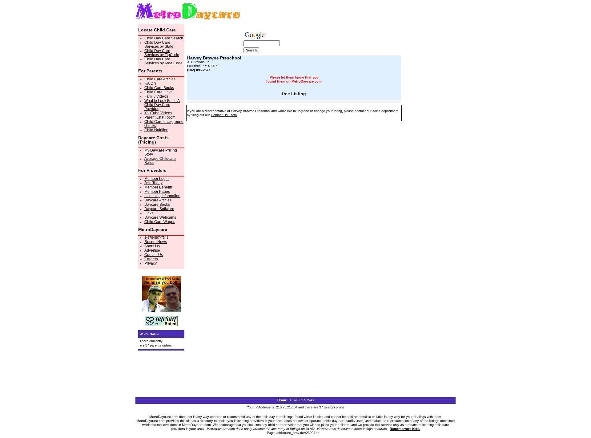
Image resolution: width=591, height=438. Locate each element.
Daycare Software (159, 209)
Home (282, 400)
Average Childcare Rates (160, 160)
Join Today (153, 183)
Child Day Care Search (163, 38)
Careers (151, 259)
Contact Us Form (224, 115)
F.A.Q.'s (150, 83)
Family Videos (156, 96)
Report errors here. (405, 429)
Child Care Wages (159, 222)
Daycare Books (157, 204)
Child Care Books (159, 88)
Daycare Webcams (160, 217)
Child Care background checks (163, 124)
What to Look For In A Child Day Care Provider (162, 105)
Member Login (156, 178)
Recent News (155, 242)
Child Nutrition (156, 130)
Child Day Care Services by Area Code (163, 61)
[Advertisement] (428, 116)
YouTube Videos (158, 113)
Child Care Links (158, 92)
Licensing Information (162, 196)
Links (148, 213)
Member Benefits (158, 187)
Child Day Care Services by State (158, 44)
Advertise (152, 250)
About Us (152, 246)
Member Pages (157, 191)
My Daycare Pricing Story (160, 152)
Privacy (150, 263)
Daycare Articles (157, 200)
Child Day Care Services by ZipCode (161, 53)
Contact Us (153, 255)
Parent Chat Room (159, 117)
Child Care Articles (159, 79)
